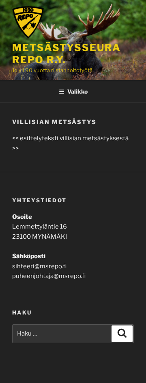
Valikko (77, 91)
